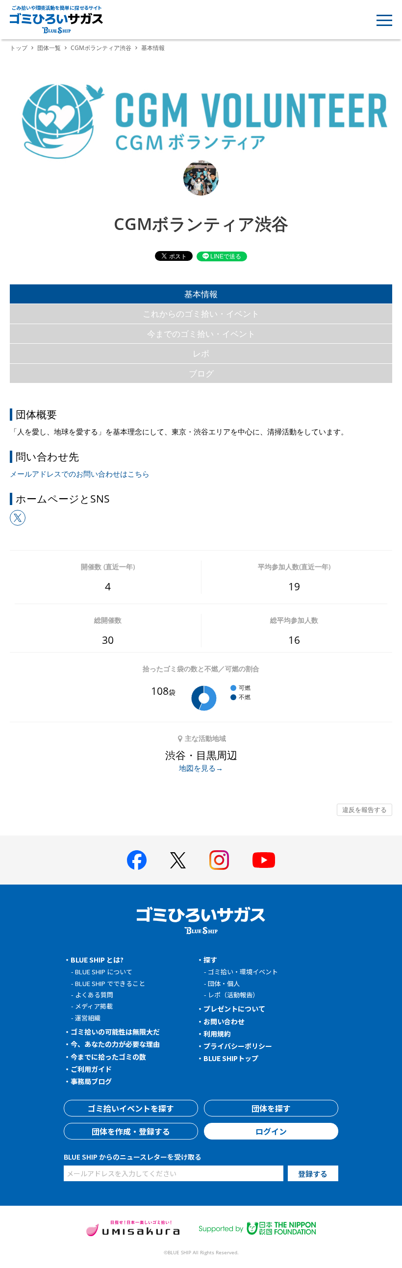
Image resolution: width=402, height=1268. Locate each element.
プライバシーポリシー (237, 1046)
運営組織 (87, 1017)
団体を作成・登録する (131, 1131)
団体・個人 (224, 983)
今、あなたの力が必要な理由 (115, 1044)
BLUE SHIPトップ (230, 1058)
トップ (18, 48)
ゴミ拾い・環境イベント (243, 971)
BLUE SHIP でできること (110, 983)
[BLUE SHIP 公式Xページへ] (178, 860)
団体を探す (271, 1108)
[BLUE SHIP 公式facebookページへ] (137, 860)
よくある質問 (94, 994)
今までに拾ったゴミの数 (108, 1057)
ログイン (271, 1131)
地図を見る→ (201, 768)
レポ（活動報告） (233, 994)
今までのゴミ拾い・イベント (201, 333)
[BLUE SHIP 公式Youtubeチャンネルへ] (263, 860)
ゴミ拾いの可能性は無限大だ (115, 1032)
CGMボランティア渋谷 (101, 48)
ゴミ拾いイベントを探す (131, 1108)
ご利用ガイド (91, 1069)
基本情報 (201, 294)
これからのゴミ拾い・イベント (201, 313)
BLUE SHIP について (103, 971)
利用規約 (217, 1034)
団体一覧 (49, 48)
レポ (201, 353)
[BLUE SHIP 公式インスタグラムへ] (219, 860)
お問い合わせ (224, 1021)
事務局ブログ (91, 1081)
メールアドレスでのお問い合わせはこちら (80, 474)
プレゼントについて (234, 1009)
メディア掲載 (94, 1006)
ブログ (201, 373)
